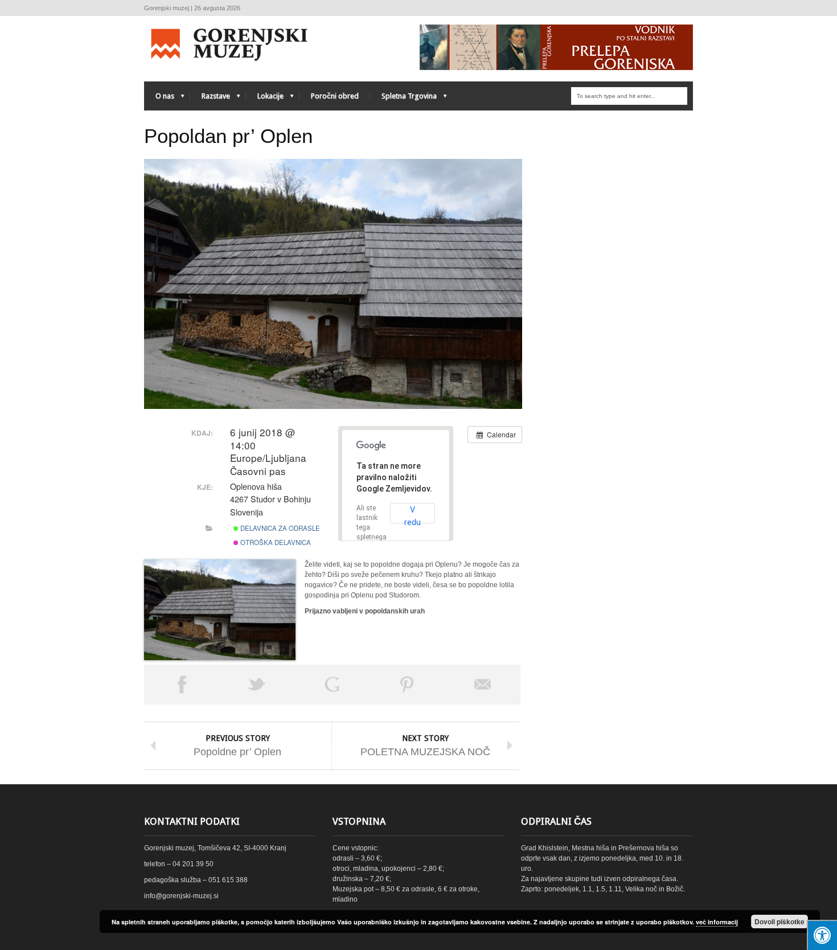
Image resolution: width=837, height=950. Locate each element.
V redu (412, 514)
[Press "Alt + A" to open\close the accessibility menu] (822, 935)
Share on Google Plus (332, 685)
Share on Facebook (181, 685)
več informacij (717, 922)
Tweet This (256, 685)
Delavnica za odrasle (279, 528)
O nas (159, 99)
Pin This (407, 685)
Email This (482, 685)
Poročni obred (335, 96)
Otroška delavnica (275, 542)
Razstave (210, 99)
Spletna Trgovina (403, 99)
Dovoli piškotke (779, 921)
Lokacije (265, 99)
